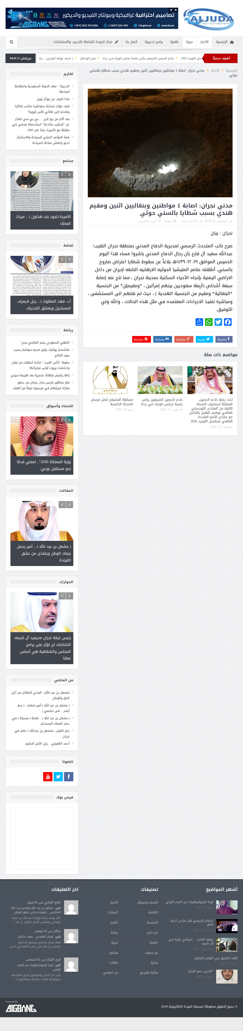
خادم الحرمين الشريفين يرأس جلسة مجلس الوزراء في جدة (172, 58)
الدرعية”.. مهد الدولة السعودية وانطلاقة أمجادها (42, 89)
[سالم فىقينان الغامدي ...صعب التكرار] (71, 936)
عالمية (174, 42)
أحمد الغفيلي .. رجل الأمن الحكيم (47, 743)
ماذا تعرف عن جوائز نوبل (53, 99)
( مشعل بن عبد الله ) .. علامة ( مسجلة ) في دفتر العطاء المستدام (41, 721)
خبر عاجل (152, 932)
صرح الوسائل (122, 58)
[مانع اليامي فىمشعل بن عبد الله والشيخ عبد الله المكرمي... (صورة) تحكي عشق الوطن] (71, 908)
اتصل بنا (131, 42)
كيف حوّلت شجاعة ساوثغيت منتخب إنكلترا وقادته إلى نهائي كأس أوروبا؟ (42, 109)
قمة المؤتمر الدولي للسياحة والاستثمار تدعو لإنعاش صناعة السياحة (43, 140)
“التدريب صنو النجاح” (200, 971)
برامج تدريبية (154, 42)
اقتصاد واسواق (147, 902)
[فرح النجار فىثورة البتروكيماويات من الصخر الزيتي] (71, 965)
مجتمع (114, 953)
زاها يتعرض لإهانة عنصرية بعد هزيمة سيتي (40, 375)
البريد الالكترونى (147, 221)
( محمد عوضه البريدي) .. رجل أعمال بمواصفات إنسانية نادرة (71, 58)
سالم (57, 931)
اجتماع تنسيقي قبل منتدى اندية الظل (192, 923)
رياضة (114, 932)
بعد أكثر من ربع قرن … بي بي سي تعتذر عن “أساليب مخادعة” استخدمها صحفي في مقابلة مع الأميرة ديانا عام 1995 (41, 124)
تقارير (114, 922)
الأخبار (204, 42)
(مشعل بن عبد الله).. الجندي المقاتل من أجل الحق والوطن (40, 695)
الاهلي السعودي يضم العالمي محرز (46, 342)
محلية (154, 963)
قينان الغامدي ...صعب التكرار (35, 936)
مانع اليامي (52, 902)
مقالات (113, 963)
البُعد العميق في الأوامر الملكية (216, 958)
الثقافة (153, 912)
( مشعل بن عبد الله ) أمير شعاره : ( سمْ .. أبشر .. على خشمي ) (42, 708)
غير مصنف (151, 953)
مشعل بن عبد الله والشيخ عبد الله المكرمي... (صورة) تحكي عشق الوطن (36, 910)
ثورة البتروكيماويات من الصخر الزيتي (190, 902)
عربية (189, 42)
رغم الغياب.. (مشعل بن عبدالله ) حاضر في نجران (42, 733)
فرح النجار (54, 959)
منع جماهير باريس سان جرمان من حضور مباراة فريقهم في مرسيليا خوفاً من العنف (41, 385)
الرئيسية (222, 42)
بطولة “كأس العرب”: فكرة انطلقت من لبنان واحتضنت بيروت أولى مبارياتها (41, 365)
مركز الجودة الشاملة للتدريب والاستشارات (82, 42)
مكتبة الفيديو (149, 973)
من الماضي (110, 973)
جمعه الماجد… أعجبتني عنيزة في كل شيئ (191, 941)
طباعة (168, 221)
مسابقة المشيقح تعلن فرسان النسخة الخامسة (112, 401)
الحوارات (112, 912)
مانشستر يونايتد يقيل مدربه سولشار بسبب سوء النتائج (42, 352)
